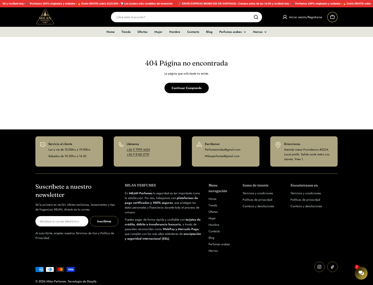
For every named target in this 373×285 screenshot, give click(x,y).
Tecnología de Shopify (82, 281)
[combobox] (186, 17)
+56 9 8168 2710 (138, 154)
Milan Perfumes (56, 281)
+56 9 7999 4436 (138, 149)
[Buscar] (256, 17)
